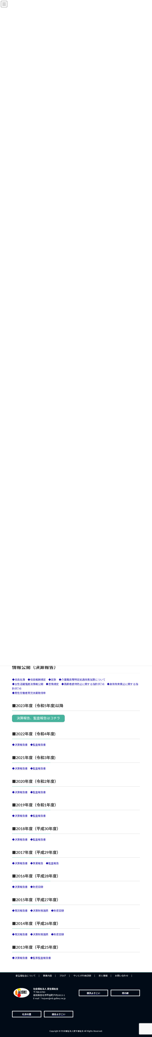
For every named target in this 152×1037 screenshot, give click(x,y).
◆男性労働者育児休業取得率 (29, 693)
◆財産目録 (36, 887)
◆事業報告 (36, 863)
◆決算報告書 (20, 745)
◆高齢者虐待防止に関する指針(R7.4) (82, 684)
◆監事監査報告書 (40, 958)
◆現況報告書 (20, 911)
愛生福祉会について (26, 976)
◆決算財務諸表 (39, 911)
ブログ (62, 976)
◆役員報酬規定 (37, 680)
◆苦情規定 (52, 684)
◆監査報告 (52, 863)
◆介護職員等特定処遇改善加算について (82, 680)
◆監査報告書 (38, 745)
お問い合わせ (121, 976)
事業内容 (47, 976)
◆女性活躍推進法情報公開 (27, 684)
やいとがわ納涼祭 (82, 976)
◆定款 (52, 680)
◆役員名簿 (18, 680)
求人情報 (103, 976)
